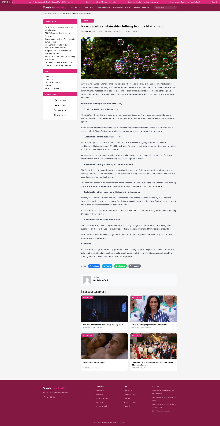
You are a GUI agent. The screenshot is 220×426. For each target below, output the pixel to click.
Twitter (108, 266)
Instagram (61, 115)
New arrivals (104, 7)
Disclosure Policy (52, 82)
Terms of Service (52, 88)
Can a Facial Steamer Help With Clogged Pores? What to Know (28, 2)
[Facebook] (44, 397)
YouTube (61, 105)
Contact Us (49, 79)
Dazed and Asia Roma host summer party (120, 2)
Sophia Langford (89, 31)
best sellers (76, 7)
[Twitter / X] (48, 397)
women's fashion (102, 398)
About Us (49, 76)
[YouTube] (51, 397)
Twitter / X (61, 110)
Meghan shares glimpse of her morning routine (149, 324)
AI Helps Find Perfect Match (93, 362)
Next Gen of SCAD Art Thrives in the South (78, 2)
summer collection (122, 7)
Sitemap (48, 85)
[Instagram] (54, 397)
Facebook (95, 266)
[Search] (174, 7)
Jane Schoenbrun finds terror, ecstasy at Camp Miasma (104, 324)
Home (45, 13)
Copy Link (135, 266)
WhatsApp (121, 266)
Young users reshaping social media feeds (162, 2)
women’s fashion (141, 7)
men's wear (100, 402)
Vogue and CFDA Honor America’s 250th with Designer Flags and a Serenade (153, 363)
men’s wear (89, 7)
